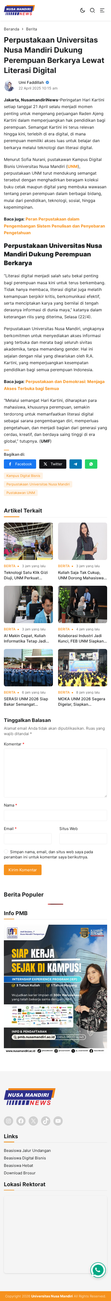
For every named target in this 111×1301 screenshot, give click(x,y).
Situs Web (68, 828)
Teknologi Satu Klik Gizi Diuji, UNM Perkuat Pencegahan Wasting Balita (26, 575)
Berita (9, 566)
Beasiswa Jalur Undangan (27, 1150)
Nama (10, 805)
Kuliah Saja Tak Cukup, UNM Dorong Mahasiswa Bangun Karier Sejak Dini (81, 575)
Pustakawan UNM (20, 493)
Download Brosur (20, 1172)
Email (10, 828)
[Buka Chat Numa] (98, 1270)
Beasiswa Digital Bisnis (25, 1158)
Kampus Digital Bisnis (23, 476)
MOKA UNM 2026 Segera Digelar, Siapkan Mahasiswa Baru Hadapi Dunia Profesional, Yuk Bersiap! (81, 701)
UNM (73, 166)
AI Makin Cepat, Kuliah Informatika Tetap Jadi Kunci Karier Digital (25, 638)
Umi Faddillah (31, 82)
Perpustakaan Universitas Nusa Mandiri (38, 484)
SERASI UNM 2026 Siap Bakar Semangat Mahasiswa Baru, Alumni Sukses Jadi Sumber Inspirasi (27, 701)
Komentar (14, 744)
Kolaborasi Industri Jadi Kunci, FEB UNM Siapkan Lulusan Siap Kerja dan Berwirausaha (81, 638)
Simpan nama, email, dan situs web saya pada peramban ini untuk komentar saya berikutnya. (48, 854)
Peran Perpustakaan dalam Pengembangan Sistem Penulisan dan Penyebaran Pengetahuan (54, 225)
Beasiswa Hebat (18, 1165)
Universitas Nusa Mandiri (52, 1296)
